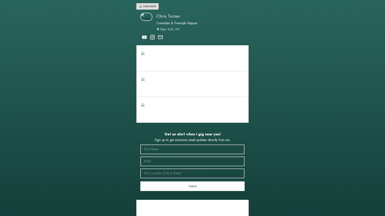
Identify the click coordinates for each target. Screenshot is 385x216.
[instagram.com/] (152, 37)
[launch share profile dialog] (245, 6)
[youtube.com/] (144, 37)
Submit (193, 186)
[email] (160, 37)
